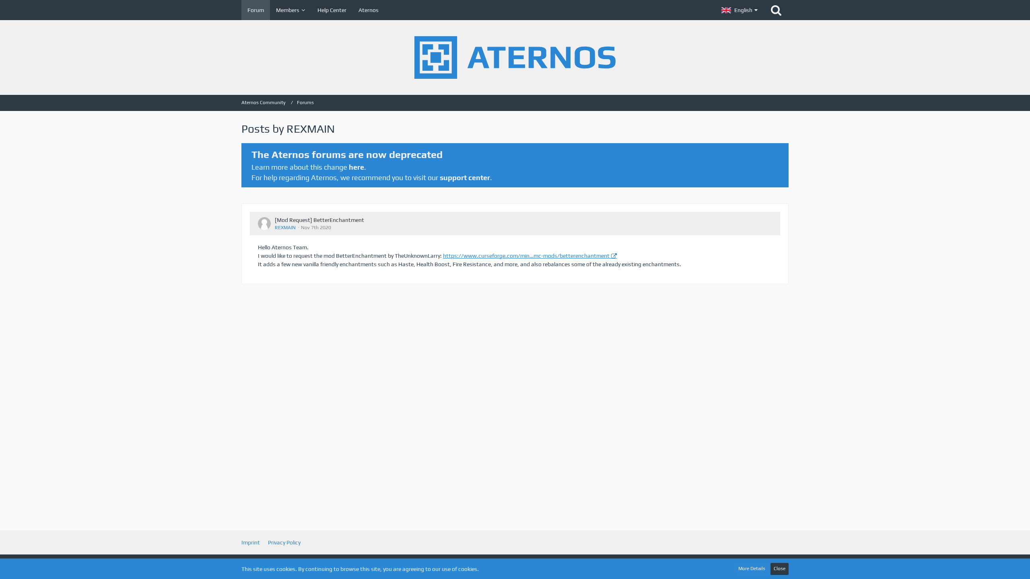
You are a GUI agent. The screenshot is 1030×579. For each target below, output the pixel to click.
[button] (739, 10)
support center (465, 177)
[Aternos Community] (515, 57)
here (356, 167)
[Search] (776, 10)
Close (779, 568)
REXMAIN (285, 227)
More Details (751, 568)
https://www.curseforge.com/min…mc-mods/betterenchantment (526, 256)
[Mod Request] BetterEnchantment (319, 220)
